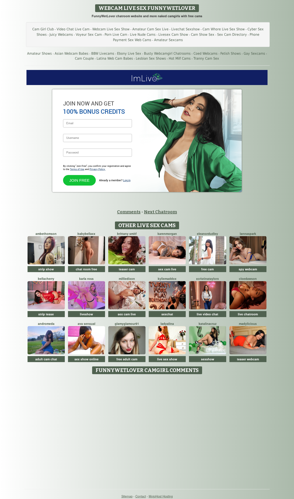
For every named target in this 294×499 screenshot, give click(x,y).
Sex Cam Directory (232, 35)
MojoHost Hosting (161, 496)
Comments (129, 211)
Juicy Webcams (61, 35)
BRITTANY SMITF (127, 233)
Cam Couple (84, 58)
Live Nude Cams (143, 35)
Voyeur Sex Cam (89, 35)
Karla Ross (86, 278)
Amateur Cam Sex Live (150, 29)
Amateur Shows (39, 53)
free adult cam (126, 359)
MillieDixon (127, 278)
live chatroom (248, 314)
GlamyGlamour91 (127, 323)
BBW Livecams (102, 53)
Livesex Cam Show (173, 35)
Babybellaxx (86, 233)
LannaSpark (248, 233)
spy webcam (248, 269)
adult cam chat (46, 359)
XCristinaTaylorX (207, 278)
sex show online (86, 359)
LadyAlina (167, 323)
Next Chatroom (160, 211)
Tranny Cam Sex (206, 58)
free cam (207, 269)
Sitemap (127, 496)
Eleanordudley (207, 233)
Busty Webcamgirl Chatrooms (167, 53)
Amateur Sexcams (168, 40)
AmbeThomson (46, 233)
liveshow (86, 314)
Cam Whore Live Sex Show (224, 29)
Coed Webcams (205, 53)
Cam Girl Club (43, 29)
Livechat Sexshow (185, 29)
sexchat (167, 314)
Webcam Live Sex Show (111, 29)
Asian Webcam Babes (71, 53)
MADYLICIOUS (248, 323)
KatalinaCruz (208, 323)
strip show (46, 269)
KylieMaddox (167, 278)
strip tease (46, 314)
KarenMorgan (167, 233)
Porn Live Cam (116, 35)
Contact (140, 496)
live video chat (207, 314)
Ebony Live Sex (129, 53)
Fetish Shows (230, 53)
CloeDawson (248, 278)
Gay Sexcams (254, 53)
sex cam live (167, 269)
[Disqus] (147, 430)
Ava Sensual (86, 323)
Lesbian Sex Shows (151, 58)
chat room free (86, 269)
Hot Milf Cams (180, 58)
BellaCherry (46, 278)
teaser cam (127, 269)
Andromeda (46, 323)
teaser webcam (248, 359)
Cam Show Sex (202, 35)
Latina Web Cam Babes (115, 58)
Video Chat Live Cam (73, 29)
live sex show (167, 359)
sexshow (207, 359)
